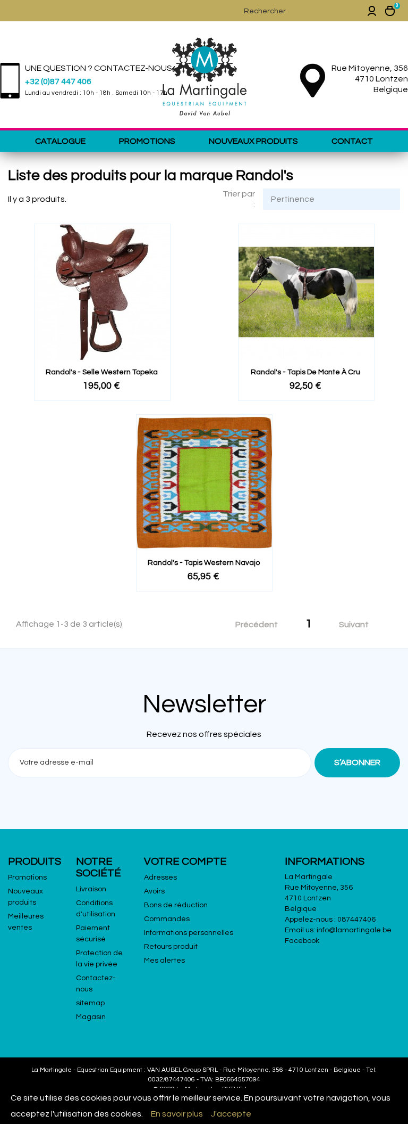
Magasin (91, 1017)
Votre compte (185, 861)
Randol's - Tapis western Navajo (204, 563)
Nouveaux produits (253, 141)
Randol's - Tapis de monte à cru (305, 372)
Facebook (302, 941)
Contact (352, 141)
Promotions (147, 141)
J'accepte (231, 1114)
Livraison (91, 889)
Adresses (160, 877)
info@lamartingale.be (354, 930)
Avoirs (154, 891)
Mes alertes (164, 960)
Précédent (251, 625)
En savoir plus (177, 1114)
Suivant (359, 625)
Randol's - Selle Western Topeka (102, 372)
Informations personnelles (188, 933)
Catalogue (60, 141)
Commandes (167, 919)
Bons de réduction (176, 905)
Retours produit (171, 946)
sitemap (90, 1003)
